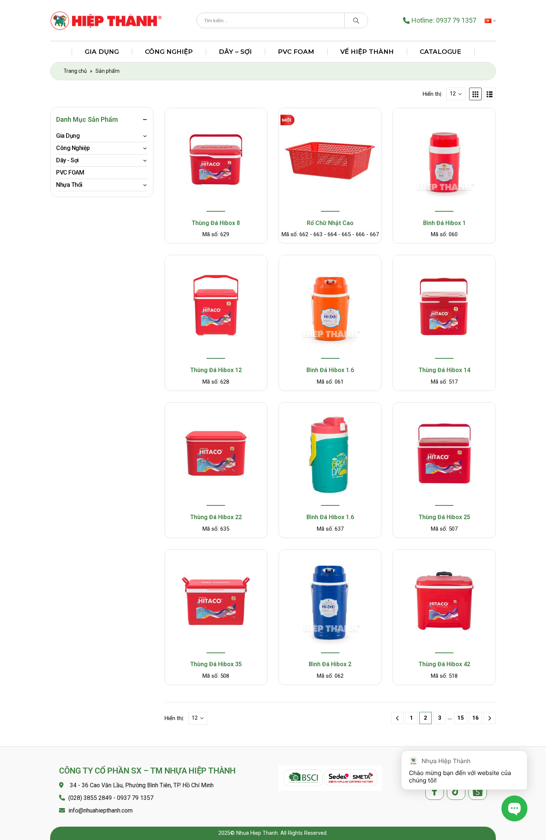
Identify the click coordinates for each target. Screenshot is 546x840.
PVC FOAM (296, 51)
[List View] (489, 94)
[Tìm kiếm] (356, 20)
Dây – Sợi (235, 51)
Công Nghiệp (169, 51)
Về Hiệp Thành (367, 51)
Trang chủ (75, 71)
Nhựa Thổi (69, 184)
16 (475, 717)
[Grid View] (475, 94)
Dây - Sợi (67, 160)
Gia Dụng (102, 51)
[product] (216, 161)
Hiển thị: (432, 94)
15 (460, 717)
